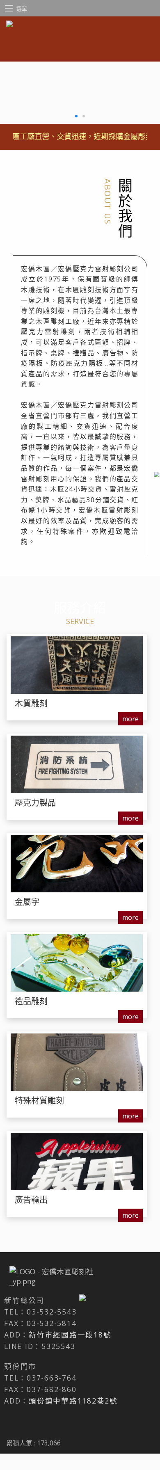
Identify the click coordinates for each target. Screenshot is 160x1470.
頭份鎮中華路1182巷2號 (73, 1401)
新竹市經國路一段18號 (70, 1335)
